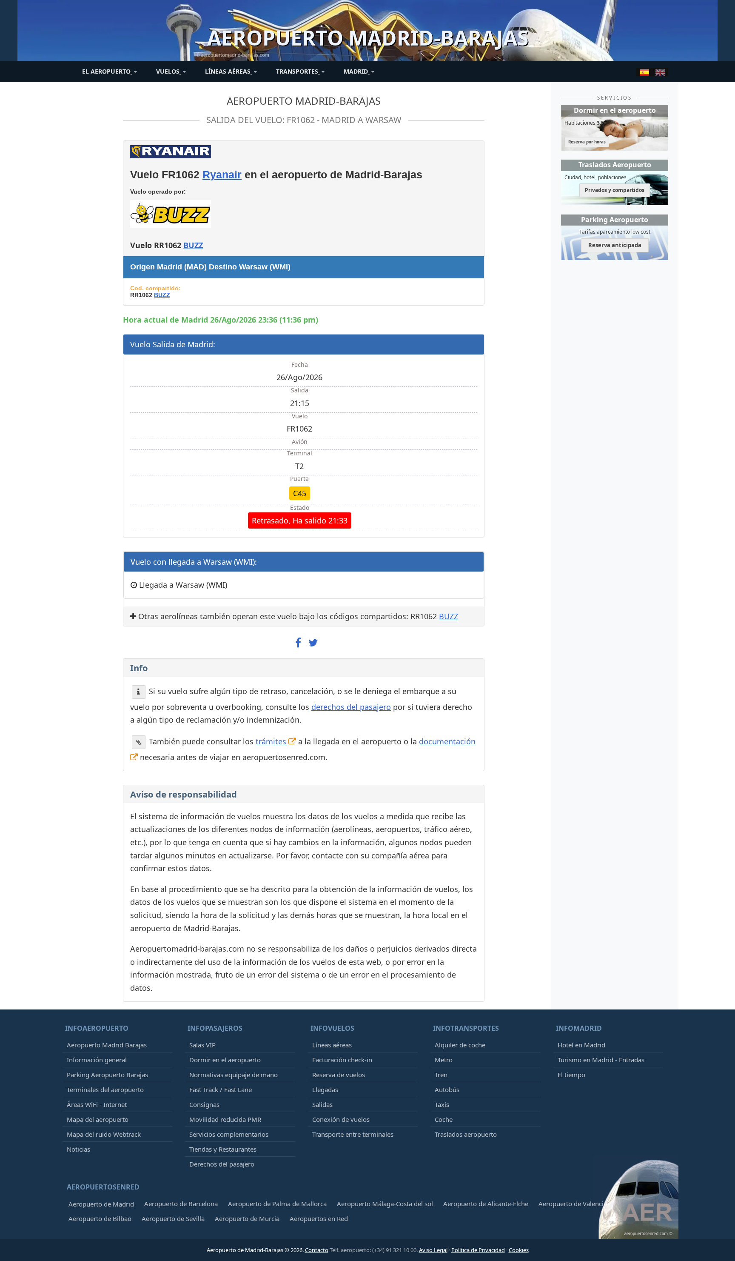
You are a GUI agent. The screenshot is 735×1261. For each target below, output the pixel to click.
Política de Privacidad (478, 1250)
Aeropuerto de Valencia (572, 1203)
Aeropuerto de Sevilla (173, 1218)
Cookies (519, 1250)
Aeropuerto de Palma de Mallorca (277, 1203)
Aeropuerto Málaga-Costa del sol (385, 1203)
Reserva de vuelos (338, 1074)
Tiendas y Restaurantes (222, 1149)
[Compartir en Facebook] (298, 643)
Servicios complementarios (228, 1134)
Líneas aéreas (332, 1045)
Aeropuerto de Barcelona (181, 1203)
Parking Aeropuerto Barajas (107, 1074)
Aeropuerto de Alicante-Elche (485, 1203)
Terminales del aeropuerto (105, 1089)
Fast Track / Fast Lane (220, 1089)
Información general (97, 1059)
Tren (441, 1074)
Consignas (204, 1104)
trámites (271, 741)
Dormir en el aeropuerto (225, 1059)
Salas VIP (202, 1045)
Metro (444, 1059)
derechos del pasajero (351, 707)
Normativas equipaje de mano (233, 1074)
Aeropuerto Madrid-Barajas (304, 101)
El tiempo (571, 1074)
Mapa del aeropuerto (97, 1119)
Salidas (322, 1104)
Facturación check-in (342, 1059)
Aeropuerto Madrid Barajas (107, 1045)
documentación (447, 741)
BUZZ (193, 245)
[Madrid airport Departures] (660, 72)
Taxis (442, 1104)
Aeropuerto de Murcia (247, 1218)
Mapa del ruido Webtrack (104, 1134)
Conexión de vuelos (341, 1119)
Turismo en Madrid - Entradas (601, 1059)
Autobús (447, 1089)
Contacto (316, 1250)
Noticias (78, 1149)
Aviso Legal (433, 1250)
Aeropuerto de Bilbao (99, 1218)
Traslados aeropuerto (466, 1134)
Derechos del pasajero (221, 1164)
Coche (444, 1119)
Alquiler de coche (460, 1045)
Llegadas (325, 1089)
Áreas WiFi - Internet (97, 1104)
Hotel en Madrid (581, 1045)
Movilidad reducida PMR (225, 1119)
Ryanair (222, 174)
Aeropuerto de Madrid (101, 1204)
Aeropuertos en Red (319, 1218)
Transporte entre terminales (352, 1134)
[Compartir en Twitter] (313, 643)
